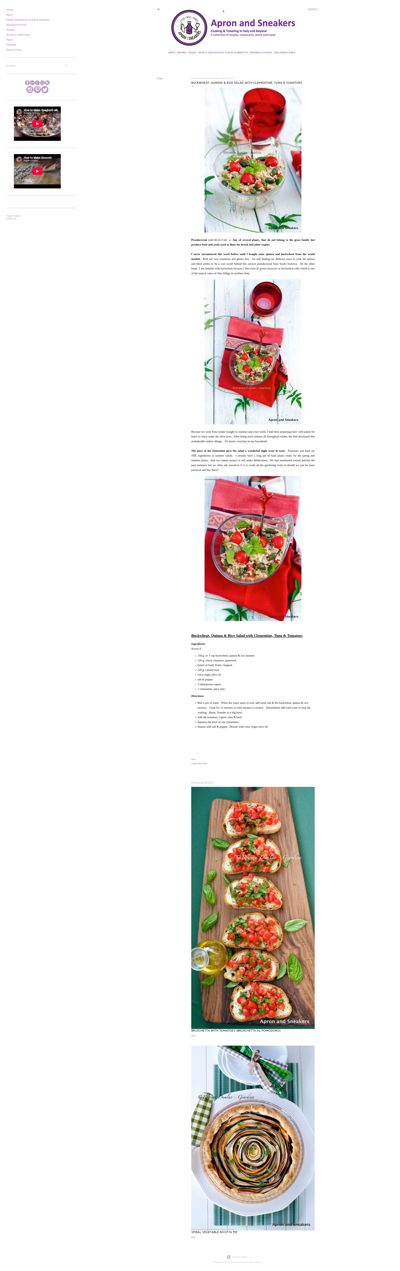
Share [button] (160, 78)
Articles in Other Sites (18, 34)
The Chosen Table (284, 52)
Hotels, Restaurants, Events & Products (223, 52)
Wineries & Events (261, 52)
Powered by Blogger (240, 1257)
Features (11, 44)
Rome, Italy (202, 763)
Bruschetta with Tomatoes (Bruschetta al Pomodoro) (235, 1031)
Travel (192, 52)
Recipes (182, 52)
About (172, 52)
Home (9, 9)
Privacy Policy (13, 49)
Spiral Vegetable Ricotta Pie (214, 1232)
